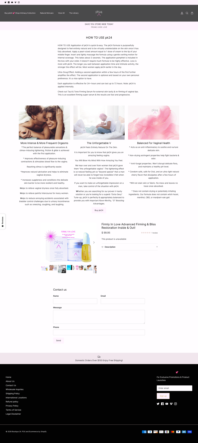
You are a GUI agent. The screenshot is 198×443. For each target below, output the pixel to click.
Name (56, 296)
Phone (56, 327)
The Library (73, 13)
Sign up (163, 396)
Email (103, 296)
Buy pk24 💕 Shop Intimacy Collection (20, 13)
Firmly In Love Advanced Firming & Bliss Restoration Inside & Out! (129, 226)
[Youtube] (12, 2)
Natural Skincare (47, 13)
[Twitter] (5, 2)
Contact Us (11, 385)
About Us (10, 381)
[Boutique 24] (99, 13)
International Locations (16, 398)
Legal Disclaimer (13, 414)
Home (8, 377)
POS (23, 431)
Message (57, 307)
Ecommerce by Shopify (38, 431)
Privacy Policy (12, 406)
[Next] (93, 242)
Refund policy (12, 402)
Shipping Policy (13, 393)
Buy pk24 (99, 210)
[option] (68, 243)
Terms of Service (13, 410)
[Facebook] (9, 2)
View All (61, 13)
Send (58, 340)
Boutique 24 (16, 431)
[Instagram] (19, 2)
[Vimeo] (15, 2)
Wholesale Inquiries (14, 389)
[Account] (181, 13)
